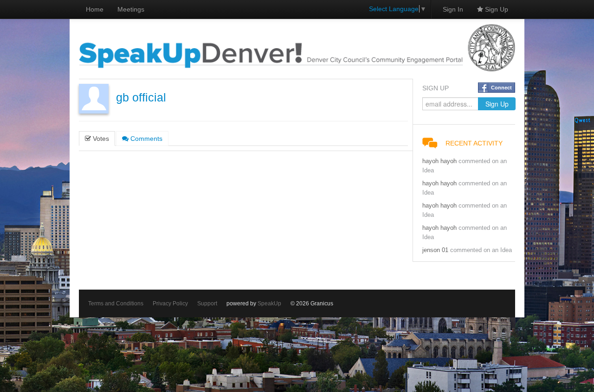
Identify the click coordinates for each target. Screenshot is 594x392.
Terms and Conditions (115, 303)
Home (94, 9)
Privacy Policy (170, 303)
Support (207, 303)
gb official (141, 97)
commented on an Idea (481, 250)
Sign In (453, 9)
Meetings (130, 9)
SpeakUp (269, 303)
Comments (145, 138)
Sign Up (495, 9)
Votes (100, 138)
